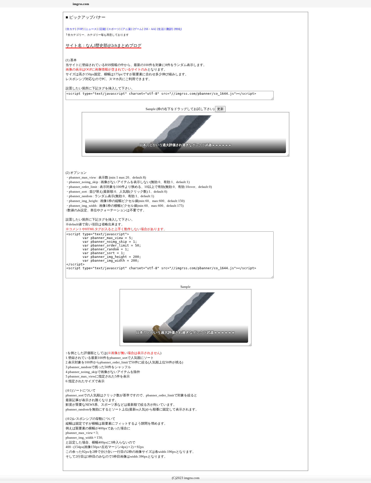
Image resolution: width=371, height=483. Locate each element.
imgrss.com (81, 4)
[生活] (161, 29)
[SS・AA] (150, 29)
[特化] (178, 29)
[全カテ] (71, 29)
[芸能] (102, 29)
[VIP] (80, 29)
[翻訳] (169, 29)
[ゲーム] (138, 29)
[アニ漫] (126, 29)
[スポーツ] (113, 29)
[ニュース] (91, 29)
